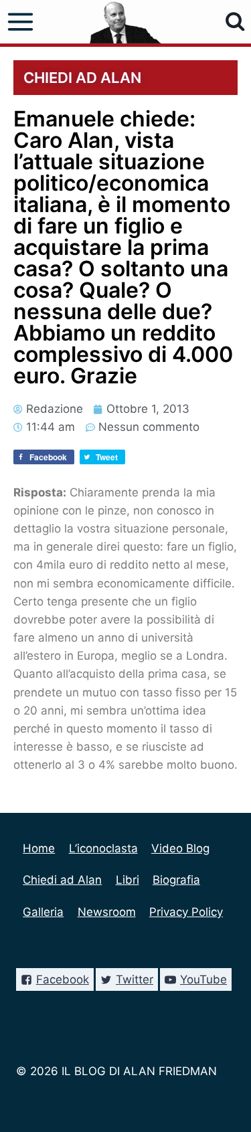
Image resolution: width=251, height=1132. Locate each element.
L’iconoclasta (103, 848)
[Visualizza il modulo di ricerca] (235, 21)
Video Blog (180, 848)
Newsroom (107, 912)
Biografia (176, 879)
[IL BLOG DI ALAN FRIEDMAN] (125, 21)
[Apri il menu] (20, 22)
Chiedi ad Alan (62, 879)
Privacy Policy (186, 912)
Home (39, 848)
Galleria (43, 912)
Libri (127, 879)
